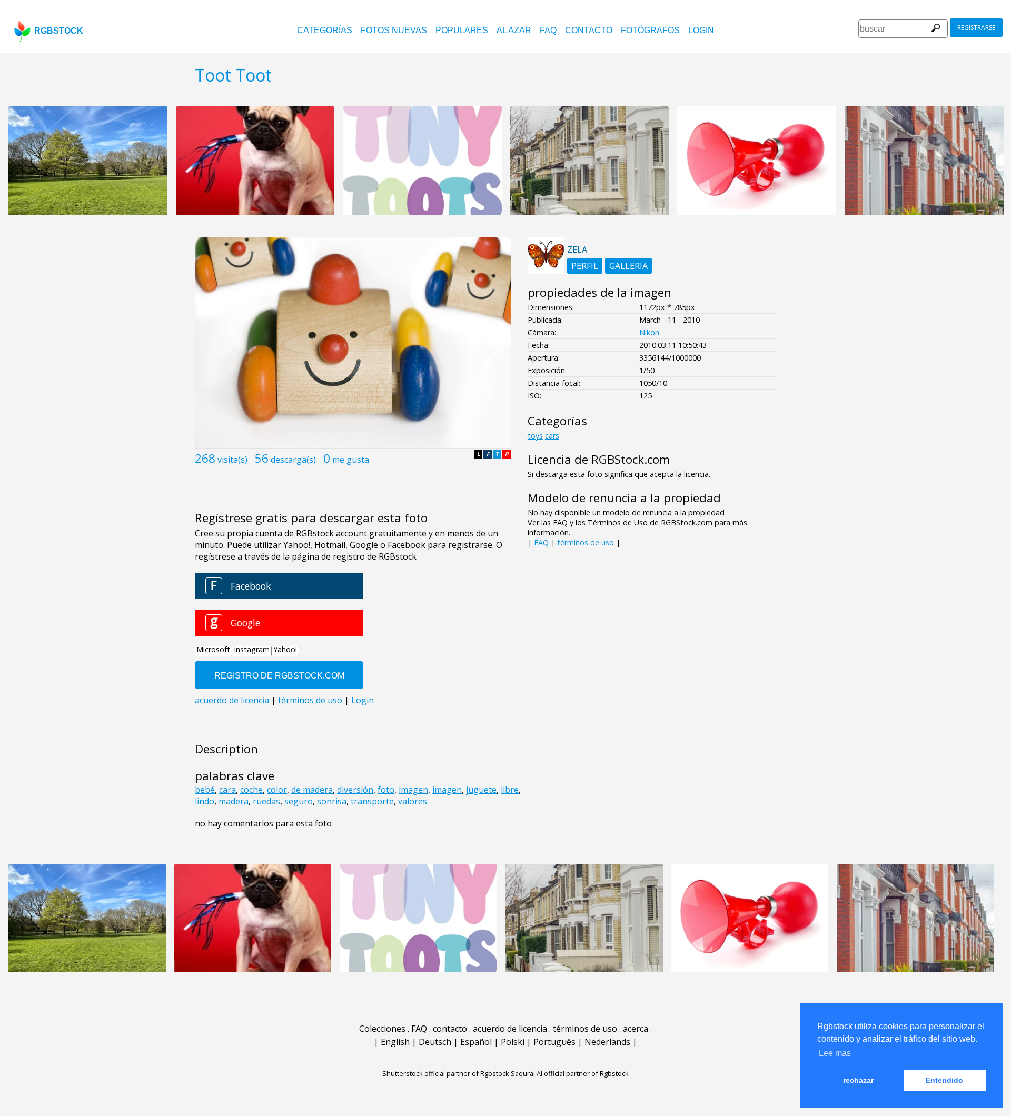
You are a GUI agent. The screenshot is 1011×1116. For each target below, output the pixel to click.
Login (701, 30)
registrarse (976, 27)
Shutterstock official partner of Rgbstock (445, 1073)
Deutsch (435, 1042)
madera (234, 801)
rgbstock (58, 30)
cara (227, 789)
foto (386, 789)
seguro (298, 801)
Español (476, 1042)
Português (554, 1042)
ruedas (266, 801)
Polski (512, 1042)
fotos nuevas (394, 30)
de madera (312, 789)
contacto (588, 30)
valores (412, 801)
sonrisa (331, 801)
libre (510, 789)
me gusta (350, 459)
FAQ (548, 30)
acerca (635, 1028)
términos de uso (585, 542)
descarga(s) (293, 459)
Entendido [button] (944, 1080)
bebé (205, 789)
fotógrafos (650, 30)
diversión (355, 789)
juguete (481, 789)
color (277, 789)
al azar (514, 30)
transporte (372, 801)
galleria (628, 266)
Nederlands (607, 1042)
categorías (324, 30)
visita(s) (232, 459)
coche (251, 789)
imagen (413, 789)
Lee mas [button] (835, 1053)
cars (552, 436)
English (395, 1042)
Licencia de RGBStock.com (599, 459)
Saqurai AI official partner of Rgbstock (570, 1073)
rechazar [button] (858, 1080)
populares (461, 30)
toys (535, 436)
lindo (204, 801)
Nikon (649, 332)
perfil (584, 266)
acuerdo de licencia (510, 1028)
